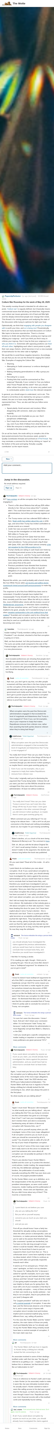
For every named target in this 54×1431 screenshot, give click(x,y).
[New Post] (46, 3)
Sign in (19, 488)
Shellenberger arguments (13, 605)
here (47, 841)
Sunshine (39, 655)
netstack (39, 974)
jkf (44, 1373)
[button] (50, 3)
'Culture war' (12, 309)
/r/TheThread (42, 439)
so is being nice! (30, 328)
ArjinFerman (45, 795)
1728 (7, 452)
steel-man (29, 390)
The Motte (19, 3)
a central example (23, 1303)
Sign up (9, 488)
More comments (20, 1047)
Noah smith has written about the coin (28, 521)
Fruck (40, 706)
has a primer (12, 499)
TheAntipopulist (22, 629)
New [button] (8, 459)
